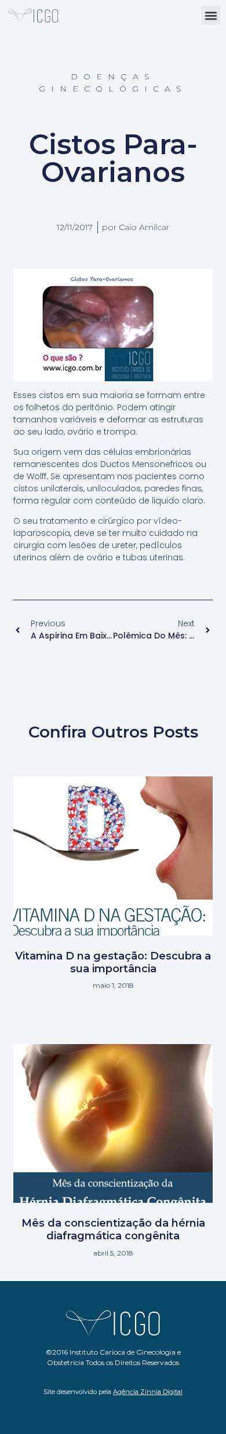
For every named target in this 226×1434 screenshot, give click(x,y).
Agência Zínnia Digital (148, 1392)
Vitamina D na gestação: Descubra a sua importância (113, 962)
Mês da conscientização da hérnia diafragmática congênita (113, 1229)
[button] (210, 15)
